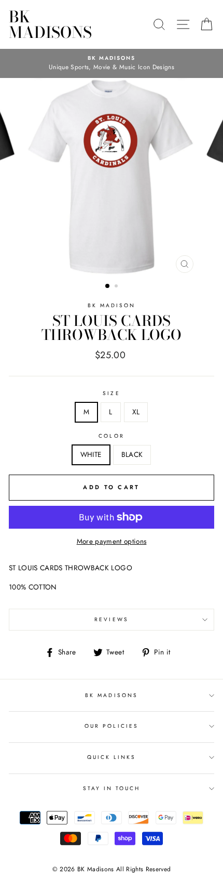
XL (136, 412)
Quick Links (111, 757)
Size (111, 393)
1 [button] (107, 286)
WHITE (91, 454)
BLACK (132, 454)
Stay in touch (112, 788)
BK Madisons (50, 24)
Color (111, 436)
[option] (111, 63)
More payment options (112, 541)
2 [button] (117, 287)
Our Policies (111, 726)
